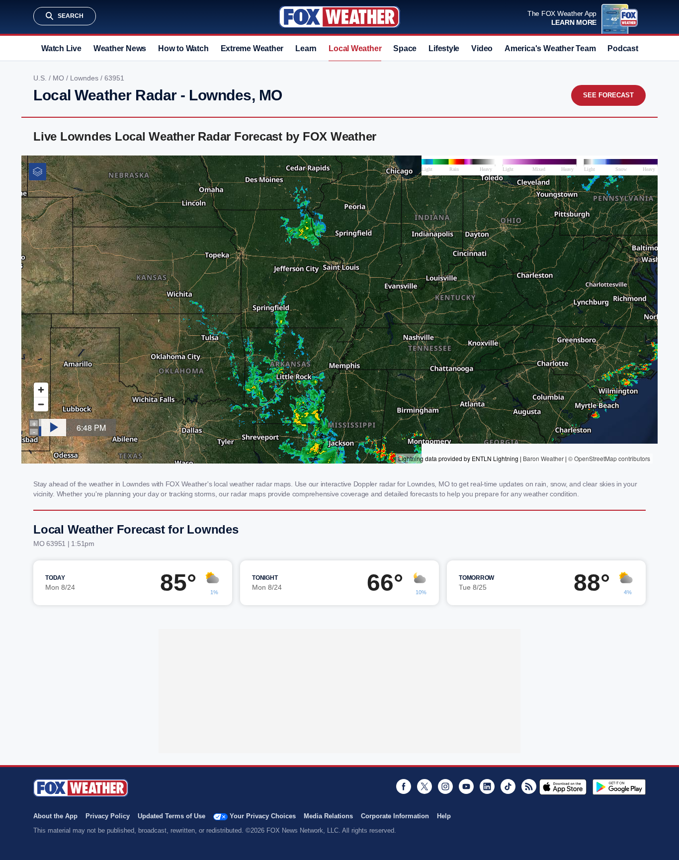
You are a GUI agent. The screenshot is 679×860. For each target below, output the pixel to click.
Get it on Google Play (619, 787)
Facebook (403, 786)
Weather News (119, 48)
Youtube (466, 786)
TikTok (508, 786)
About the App (55, 816)
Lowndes (85, 78)
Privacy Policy (107, 816)
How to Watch (183, 48)
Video (482, 48)
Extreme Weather (252, 48)
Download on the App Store (563, 787)
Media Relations (328, 816)
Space (405, 48)
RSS (528, 786)
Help (444, 816)
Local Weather (355, 48)
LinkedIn (487, 786)
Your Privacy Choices (263, 816)
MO (59, 78)
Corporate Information (395, 816)
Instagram (445, 786)
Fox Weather (339, 17)
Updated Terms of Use (171, 816)
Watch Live (61, 48)
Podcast (622, 48)
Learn (306, 48)
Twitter (424, 786)
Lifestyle (443, 48)
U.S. (41, 78)
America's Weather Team (550, 48)
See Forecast (608, 95)
